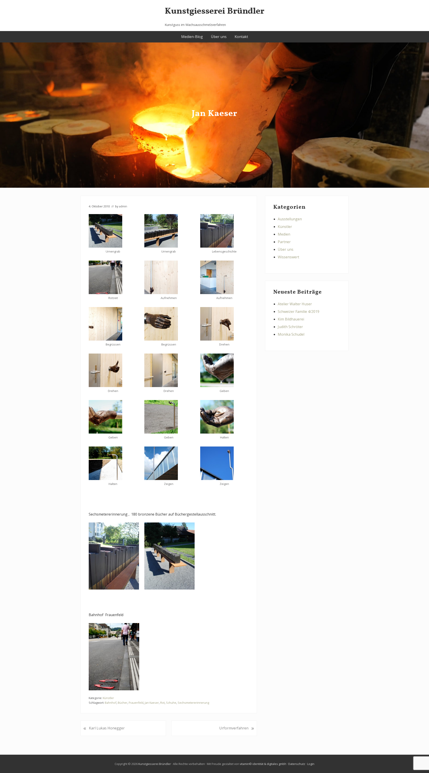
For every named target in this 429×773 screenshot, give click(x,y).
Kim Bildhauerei (291, 319)
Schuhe (171, 703)
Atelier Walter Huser (295, 303)
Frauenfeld (136, 703)
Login (310, 764)
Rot (162, 703)
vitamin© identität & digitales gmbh (263, 764)
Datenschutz (296, 764)
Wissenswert (288, 257)
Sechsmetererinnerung (193, 703)
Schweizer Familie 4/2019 (298, 311)
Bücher (122, 703)
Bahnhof (110, 703)
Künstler (108, 698)
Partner (284, 241)
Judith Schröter (290, 326)
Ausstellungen (290, 219)
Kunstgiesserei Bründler (214, 11)
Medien (284, 234)
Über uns (285, 249)
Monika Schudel (291, 334)
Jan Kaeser (152, 703)
